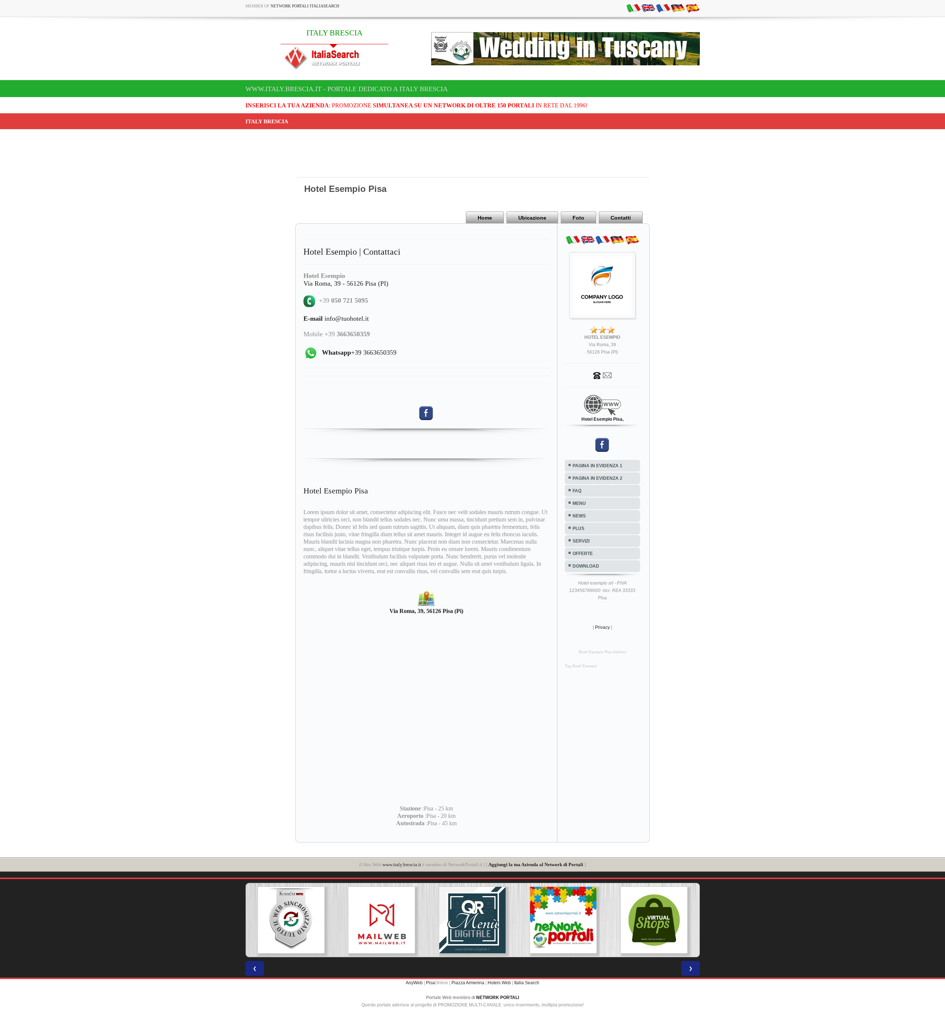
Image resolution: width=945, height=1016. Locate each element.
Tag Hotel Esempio (581, 666)
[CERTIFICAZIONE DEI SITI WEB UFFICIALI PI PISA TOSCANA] (654, 920)
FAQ (577, 490)
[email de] (677, 8)
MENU (579, 503)
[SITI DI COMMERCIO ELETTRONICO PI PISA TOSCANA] (563, 920)
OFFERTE (583, 553)
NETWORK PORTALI (497, 997)
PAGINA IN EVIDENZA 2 (597, 478)
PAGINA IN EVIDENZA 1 (597, 465)
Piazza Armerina (467, 982)
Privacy (602, 627)
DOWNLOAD (586, 566)
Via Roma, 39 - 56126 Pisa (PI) (345, 283)
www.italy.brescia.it (401, 864)
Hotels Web (499, 982)
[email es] (692, 8)
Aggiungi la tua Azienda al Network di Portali (535, 864)
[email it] (633, 8)
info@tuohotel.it (336, 318)
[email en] (648, 8)
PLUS (578, 528)
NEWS (579, 516)
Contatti (621, 218)
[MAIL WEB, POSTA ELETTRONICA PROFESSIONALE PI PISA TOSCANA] (291, 920)
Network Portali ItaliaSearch (305, 6)
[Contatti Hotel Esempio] (602, 375)
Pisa (430, 982)
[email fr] (663, 8)
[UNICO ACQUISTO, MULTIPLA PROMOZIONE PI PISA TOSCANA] (472, 920)
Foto (578, 218)
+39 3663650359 (359, 352)
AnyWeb (414, 982)
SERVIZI (581, 541)
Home (485, 218)
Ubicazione (532, 218)
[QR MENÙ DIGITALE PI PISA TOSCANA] (381, 920)
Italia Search (526, 982)
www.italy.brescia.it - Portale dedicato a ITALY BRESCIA (346, 89)
